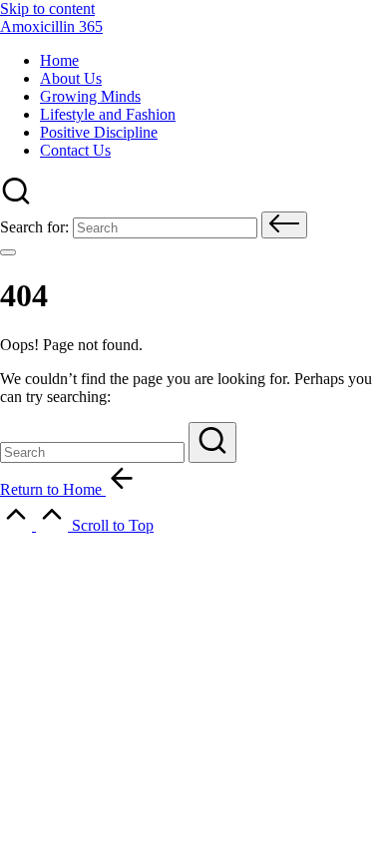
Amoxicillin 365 (51, 26)
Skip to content (47, 8)
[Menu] (8, 252)
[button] (284, 224)
